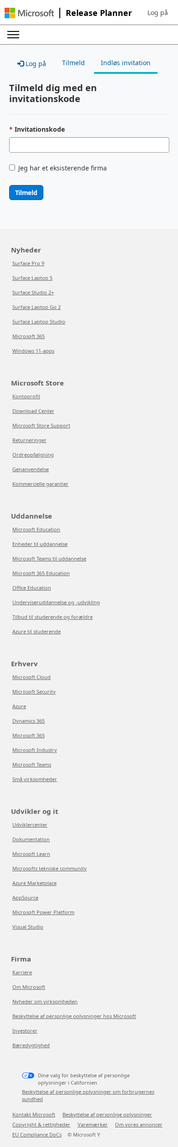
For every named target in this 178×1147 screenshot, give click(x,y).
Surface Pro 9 (28, 263)
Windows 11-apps (33, 350)
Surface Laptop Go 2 (36, 306)
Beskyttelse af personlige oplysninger (107, 1114)
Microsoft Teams (31, 764)
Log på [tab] (35, 63)
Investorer (24, 1030)
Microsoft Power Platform (43, 912)
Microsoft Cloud (31, 677)
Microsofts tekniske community (49, 868)
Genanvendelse (30, 469)
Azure (19, 706)
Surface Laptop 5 (32, 277)
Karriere (22, 972)
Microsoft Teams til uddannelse (49, 558)
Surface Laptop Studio (38, 321)
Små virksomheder (34, 779)
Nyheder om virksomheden (45, 1001)
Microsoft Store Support (41, 425)
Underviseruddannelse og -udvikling (56, 602)
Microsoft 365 (28, 336)
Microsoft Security (34, 691)
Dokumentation (31, 839)
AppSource (25, 897)
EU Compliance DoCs (37, 1134)
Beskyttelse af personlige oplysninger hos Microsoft (74, 1016)
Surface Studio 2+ (33, 292)
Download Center (33, 410)
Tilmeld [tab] (73, 62)
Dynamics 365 (28, 720)
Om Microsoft (28, 986)
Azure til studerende (36, 631)
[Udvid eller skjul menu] (13, 34)
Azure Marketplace (34, 883)
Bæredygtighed (31, 1045)
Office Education (31, 587)
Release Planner (99, 12)
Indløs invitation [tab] (126, 62)
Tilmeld (26, 192)
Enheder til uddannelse (40, 543)
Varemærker (93, 1124)
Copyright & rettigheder (41, 1124)
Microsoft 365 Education (41, 573)
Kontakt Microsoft (33, 1114)
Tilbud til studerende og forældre (52, 616)
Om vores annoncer (138, 1124)
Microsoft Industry (34, 749)
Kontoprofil (26, 396)
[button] (157, 13)
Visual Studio (27, 926)
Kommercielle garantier (40, 483)
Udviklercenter (29, 824)
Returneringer (29, 440)
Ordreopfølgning (33, 454)
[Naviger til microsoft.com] (29, 13)
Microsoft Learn (31, 853)
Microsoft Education (36, 529)
